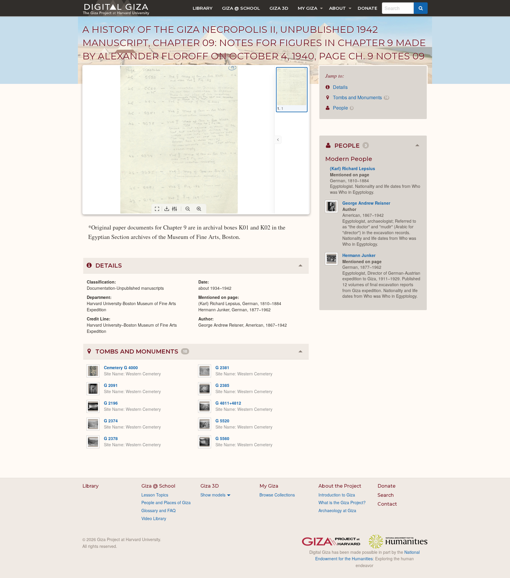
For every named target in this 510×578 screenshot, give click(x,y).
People (342, 107)
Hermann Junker (358, 255)
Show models (212, 494)
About (337, 8)
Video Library (153, 518)
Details (340, 87)
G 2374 (111, 421)
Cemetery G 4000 (121, 367)
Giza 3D (278, 8)
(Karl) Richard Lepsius (352, 168)
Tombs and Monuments (360, 97)
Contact (387, 504)
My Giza (307, 8)
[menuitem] (202, 8)
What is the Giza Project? (342, 502)
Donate (367, 8)
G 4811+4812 (228, 403)
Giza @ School (241, 8)
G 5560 (222, 438)
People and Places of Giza (166, 502)
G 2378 (111, 438)
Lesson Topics (154, 495)
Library (202, 8)
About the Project (339, 486)
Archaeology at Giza (337, 510)
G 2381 (222, 367)
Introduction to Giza (336, 495)
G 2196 (111, 403)
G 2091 (111, 385)
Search (385, 495)
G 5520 (222, 421)
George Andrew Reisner (366, 203)
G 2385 (222, 385)
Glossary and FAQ (158, 510)
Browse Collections (277, 495)
